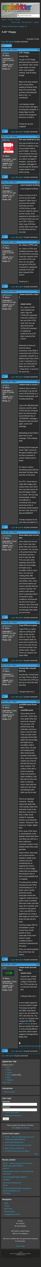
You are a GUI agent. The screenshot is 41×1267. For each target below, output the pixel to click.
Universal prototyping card (14, 1142)
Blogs (6, 1203)
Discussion (13, 26)
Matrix (9, 1070)
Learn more (7, 1082)
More (36, 1154)
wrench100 (7, 1174)
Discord (9, 1072)
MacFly (6, 140)
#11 (37, 965)
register (11, 42)
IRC (8, 1067)
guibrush (6, 1168)
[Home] (16, 11)
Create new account (12, 1112)
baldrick (6, 705)
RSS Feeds (8, 1209)
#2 (38, 137)
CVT (4, 968)
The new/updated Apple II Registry (15, 1177)
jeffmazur (7, 185)
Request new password (13, 1115)
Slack (9, 1077)
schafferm (6, 1179)
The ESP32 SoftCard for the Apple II (17, 1151)
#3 (38, 182)
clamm (5, 53)
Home (4, 19)
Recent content (9, 1092)
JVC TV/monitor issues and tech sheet (18, 1145)
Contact (36, 22)
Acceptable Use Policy (12, 1214)
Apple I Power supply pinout (14, 1148)
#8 (38, 622)
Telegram (10, 1080)
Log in (3, 42)
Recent (17, 19)
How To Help (15, 22)
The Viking (6, 1193)
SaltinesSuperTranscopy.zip (30, 1046)
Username (7, 1101)
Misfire (9, 1075)
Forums (10, 19)
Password (7, 1107)
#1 (38, 50)
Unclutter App (24, 1128)
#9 (38, 665)
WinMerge (26, 1024)
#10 (37, 702)
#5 (38, 292)
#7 (38, 532)
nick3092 (6, 536)
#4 (38, 242)
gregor (5, 1185)
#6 (38, 382)
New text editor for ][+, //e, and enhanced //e (18, 1171)
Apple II (23, 26)
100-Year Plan (27, 22)
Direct (13, 1128)
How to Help (20, 1246)
